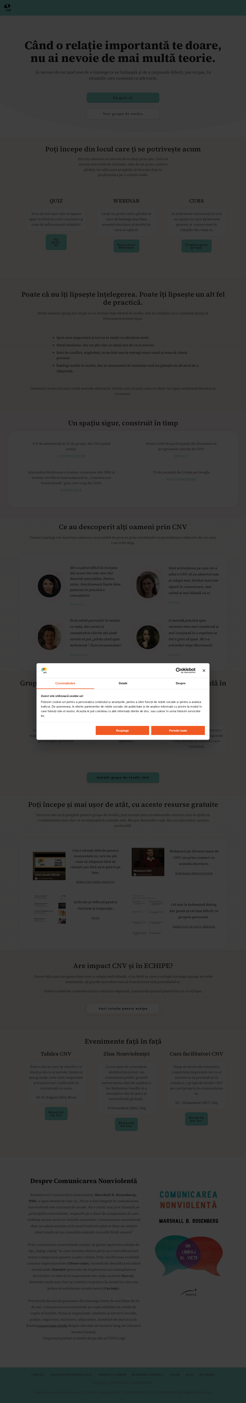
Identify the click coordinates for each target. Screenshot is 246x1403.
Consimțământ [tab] (65, 683)
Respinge (122, 730)
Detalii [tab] (123, 683)
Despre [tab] (181, 683)
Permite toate (178, 730)
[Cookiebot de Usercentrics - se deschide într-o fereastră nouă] (178, 671)
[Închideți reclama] (204, 670)
